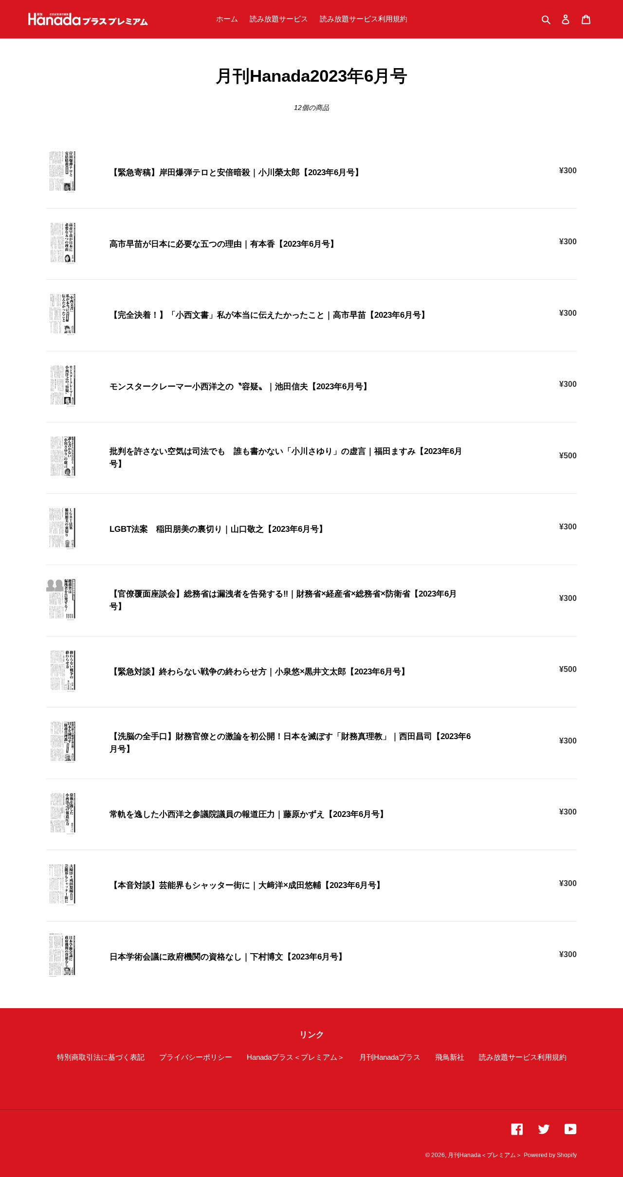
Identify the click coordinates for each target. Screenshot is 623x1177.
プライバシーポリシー (195, 1057)
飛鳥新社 (449, 1057)
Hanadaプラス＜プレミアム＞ (296, 1057)
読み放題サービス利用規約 (523, 1057)
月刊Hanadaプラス (390, 1057)
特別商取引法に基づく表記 (101, 1057)
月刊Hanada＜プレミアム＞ (485, 1155)
